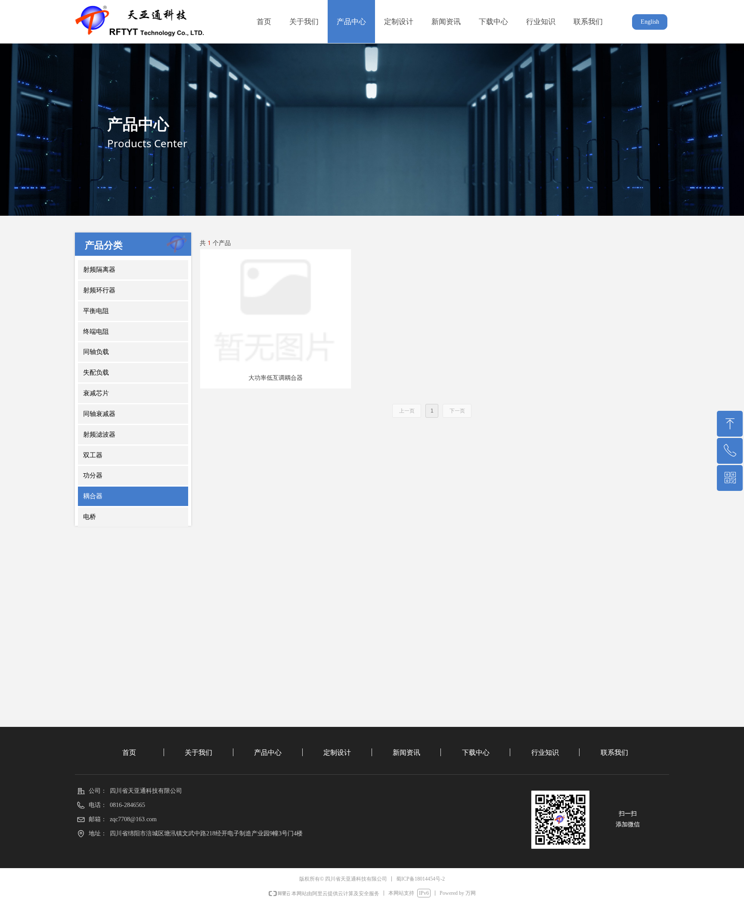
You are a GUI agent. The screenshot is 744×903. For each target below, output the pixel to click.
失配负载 (96, 372)
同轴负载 (96, 351)
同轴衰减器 (99, 413)
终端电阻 (96, 331)
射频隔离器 (99, 269)
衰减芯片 (96, 393)
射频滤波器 (99, 434)
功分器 (92, 475)
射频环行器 (99, 290)
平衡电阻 (96, 310)
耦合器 (92, 496)
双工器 (92, 455)
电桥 (89, 516)
